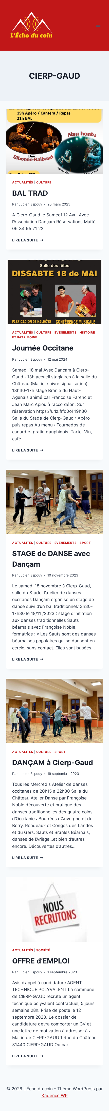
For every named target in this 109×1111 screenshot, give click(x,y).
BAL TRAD (30, 193)
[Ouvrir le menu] (98, 25)
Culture (43, 182)
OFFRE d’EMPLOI (40, 961)
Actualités (22, 182)
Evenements (66, 332)
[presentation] (54, 141)
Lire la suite (27, 240)
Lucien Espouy (30, 204)
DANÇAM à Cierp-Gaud (52, 762)
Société (43, 950)
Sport (85, 543)
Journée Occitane (43, 348)
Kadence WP (55, 1095)
